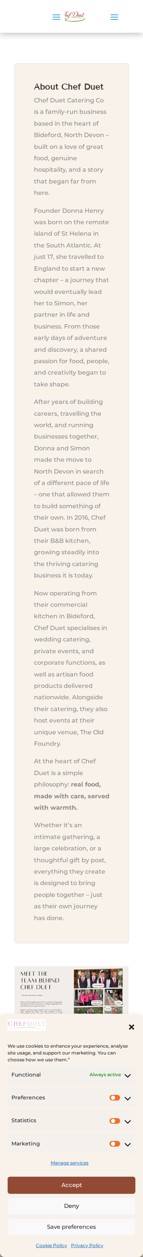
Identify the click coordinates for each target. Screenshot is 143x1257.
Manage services (69, 1163)
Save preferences (71, 1226)
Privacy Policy (87, 1245)
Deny (71, 1205)
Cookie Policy (51, 1245)
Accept (71, 1184)
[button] (131, 1027)
